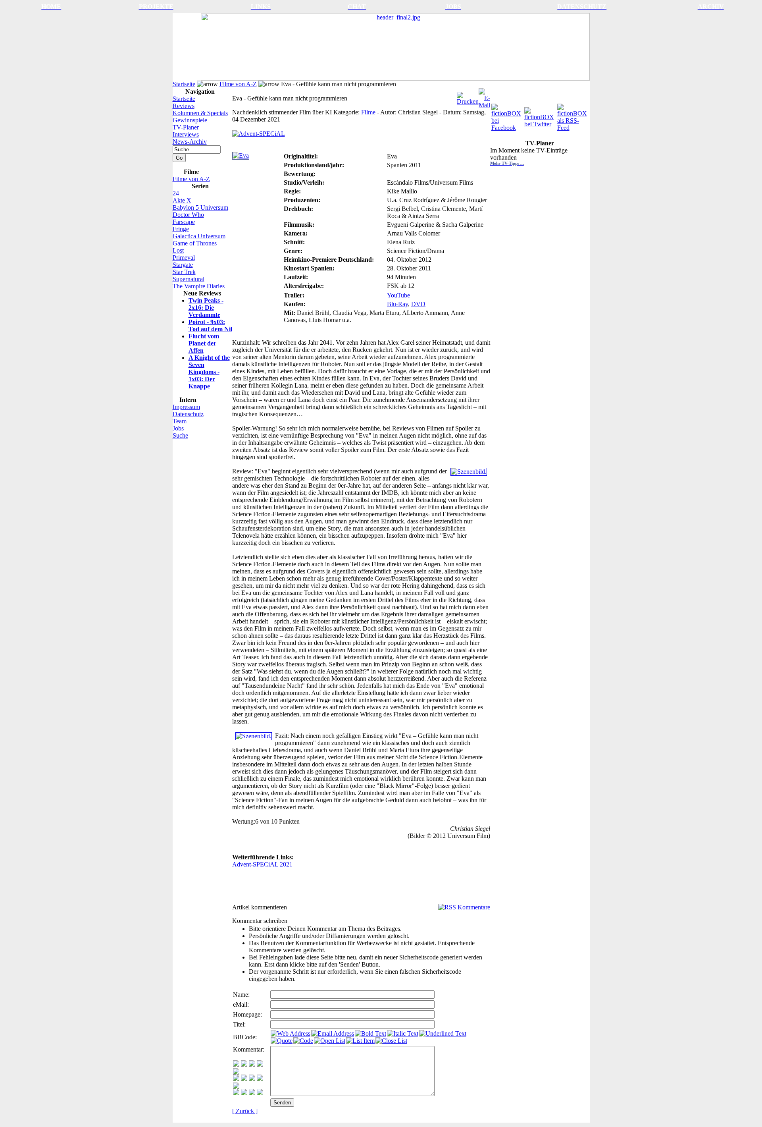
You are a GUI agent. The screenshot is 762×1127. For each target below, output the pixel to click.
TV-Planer (186, 127)
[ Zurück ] (245, 1111)
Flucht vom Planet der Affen (204, 343)
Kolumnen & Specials (200, 113)
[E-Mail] (484, 96)
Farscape (184, 221)
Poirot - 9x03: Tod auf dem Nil (210, 325)
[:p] (236, 1072)
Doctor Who (188, 214)
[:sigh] (236, 1086)
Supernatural (188, 279)
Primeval (184, 257)
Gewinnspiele (190, 120)
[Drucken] (468, 96)
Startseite (184, 84)
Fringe (181, 229)
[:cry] (244, 1093)
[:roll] (236, 1078)
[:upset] (252, 1078)
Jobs (178, 428)
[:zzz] (260, 1078)
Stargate (183, 264)
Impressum (186, 406)
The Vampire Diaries (199, 286)
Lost (178, 250)
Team (180, 421)
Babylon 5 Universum (200, 207)
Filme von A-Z (238, 84)
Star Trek (184, 271)
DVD (418, 304)
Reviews (183, 105)
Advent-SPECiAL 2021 (262, 864)
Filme (368, 112)
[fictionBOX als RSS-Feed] (573, 115)
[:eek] (244, 1078)
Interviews (186, 134)
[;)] (252, 1064)
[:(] (252, 1093)
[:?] (236, 1093)
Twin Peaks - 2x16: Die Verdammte (206, 307)
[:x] (260, 1093)
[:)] (236, 1064)
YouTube (398, 295)
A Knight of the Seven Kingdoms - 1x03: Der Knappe (209, 372)
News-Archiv (190, 141)
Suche (180, 435)
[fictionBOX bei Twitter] (540, 115)
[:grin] (244, 1064)
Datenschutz (188, 414)
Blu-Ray (397, 304)
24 (176, 193)
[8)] (260, 1064)
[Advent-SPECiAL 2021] (258, 131)
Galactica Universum (199, 236)
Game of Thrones (195, 243)
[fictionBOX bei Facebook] (507, 115)
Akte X (182, 200)
